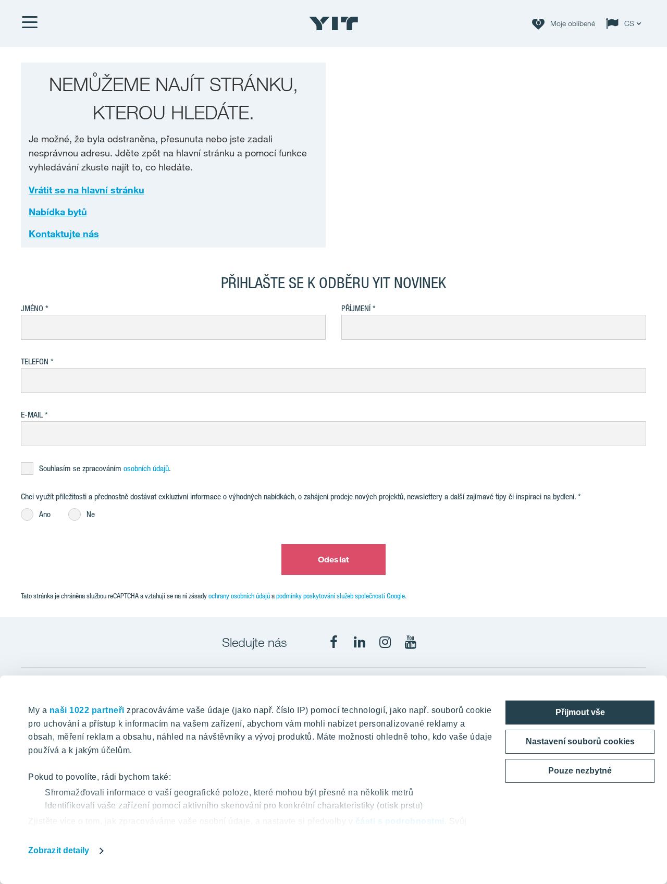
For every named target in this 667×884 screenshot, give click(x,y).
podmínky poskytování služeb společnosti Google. (341, 595)
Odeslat (333, 559)
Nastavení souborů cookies (580, 741)
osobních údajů (146, 468)
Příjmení (355, 308)
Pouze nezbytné (580, 770)
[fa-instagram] (385, 642)
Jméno (32, 308)
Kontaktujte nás (64, 233)
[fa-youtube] (410, 642)
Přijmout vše (580, 712)
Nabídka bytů (58, 211)
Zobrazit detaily (59, 850)
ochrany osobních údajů (239, 595)
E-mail (32, 415)
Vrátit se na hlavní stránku (86, 189)
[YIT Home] (333, 23)
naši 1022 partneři (87, 710)
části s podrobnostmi (399, 821)
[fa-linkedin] (359, 642)
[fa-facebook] (334, 642)
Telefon (34, 361)
